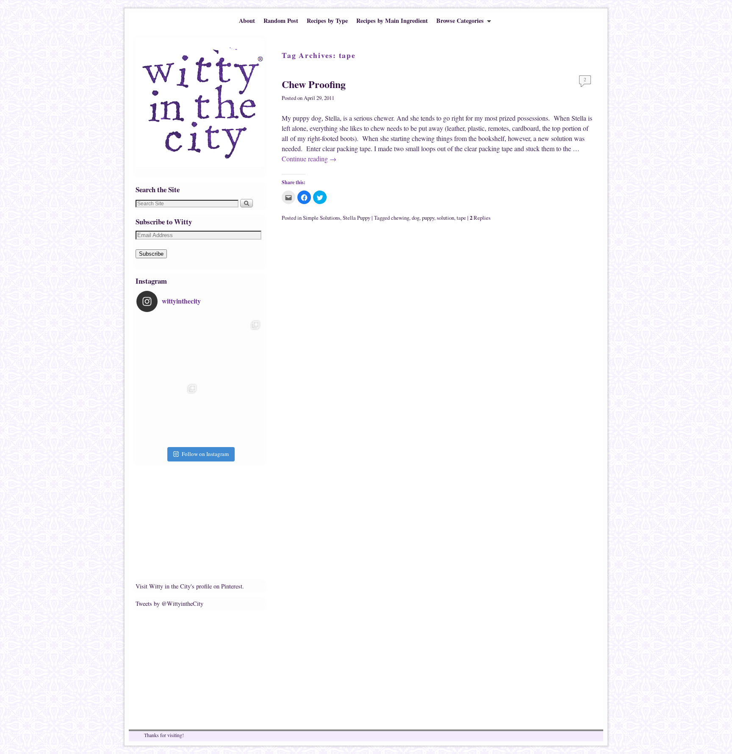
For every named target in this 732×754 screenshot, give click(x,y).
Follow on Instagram (205, 454)
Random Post (280, 20)
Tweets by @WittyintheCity (169, 603)
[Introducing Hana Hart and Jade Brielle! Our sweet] (232, 349)
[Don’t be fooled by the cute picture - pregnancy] (168, 349)
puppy (428, 217)
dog (415, 217)
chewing (400, 217)
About (247, 20)
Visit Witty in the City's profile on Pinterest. (190, 586)
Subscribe (151, 254)
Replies (480, 217)
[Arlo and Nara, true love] (232, 412)
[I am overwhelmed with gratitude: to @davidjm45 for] (168, 412)
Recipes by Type (327, 20)
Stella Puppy (356, 217)
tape (461, 217)
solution (445, 217)
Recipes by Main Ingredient (392, 20)
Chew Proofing (314, 84)
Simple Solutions (321, 217)
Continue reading (309, 158)
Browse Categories (458, 22)
